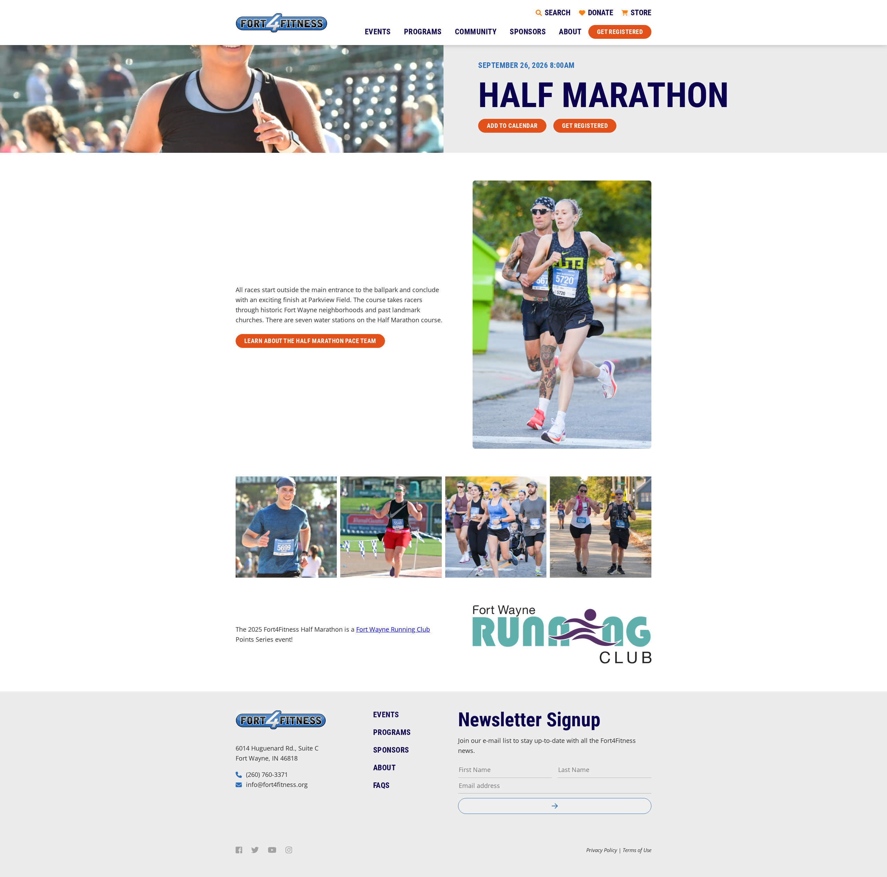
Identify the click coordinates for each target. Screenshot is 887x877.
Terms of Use (637, 850)
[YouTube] (272, 850)
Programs (423, 31)
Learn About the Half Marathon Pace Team (310, 340)
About (570, 31)
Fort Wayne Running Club (393, 629)
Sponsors (528, 31)
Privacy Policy (601, 850)
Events (378, 31)
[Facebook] (239, 850)
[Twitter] (255, 850)
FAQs (381, 785)
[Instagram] (289, 850)
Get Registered (620, 31)
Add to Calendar (512, 125)
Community (476, 31)
